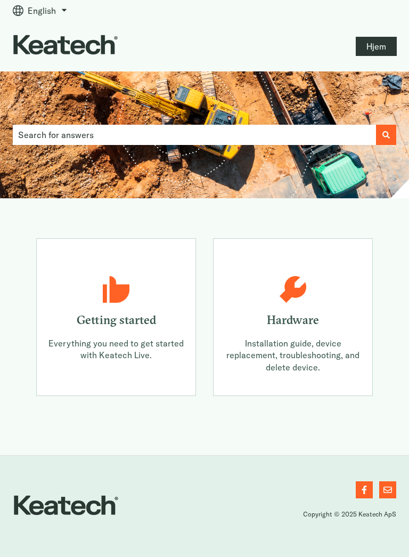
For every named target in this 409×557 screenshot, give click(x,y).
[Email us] (387, 489)
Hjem (376, 46)
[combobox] (194, 135)
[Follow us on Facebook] (364, 489)
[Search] (386, 135)
